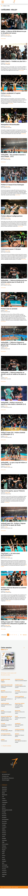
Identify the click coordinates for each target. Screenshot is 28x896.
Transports (4, 870)
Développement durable (7, 809)
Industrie (4, 830)
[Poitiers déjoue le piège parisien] (14, 206)
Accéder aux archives (6, 674)
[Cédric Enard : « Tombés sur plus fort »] (14, 51)
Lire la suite (3, 38)
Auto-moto (4, 790)
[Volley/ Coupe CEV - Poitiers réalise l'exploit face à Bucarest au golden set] (14, 612)
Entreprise (4, 817)
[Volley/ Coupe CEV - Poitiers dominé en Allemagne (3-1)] (14, 422)
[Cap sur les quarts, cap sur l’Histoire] (14, 481)
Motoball (4, 838)
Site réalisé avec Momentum (8, 778)
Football (4, 825)
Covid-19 (4, 804)
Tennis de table (5, 866)
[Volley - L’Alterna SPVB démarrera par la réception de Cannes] (14, 21)
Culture (3, 806)
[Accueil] (1, 5)
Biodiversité (4, 794)
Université (4, 872)
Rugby (3, 851)
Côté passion (4, 802)
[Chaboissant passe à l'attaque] (14, 239)
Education (4, 815)
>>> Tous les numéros (6, 745)
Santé (3, 853)
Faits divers (4, 823)
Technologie (4, 865)
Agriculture (4, 787)
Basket (3, 792)
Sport (6, 34)
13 (20, 634)
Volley (9, 34)
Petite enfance (5, 844)
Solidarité (4, 861)
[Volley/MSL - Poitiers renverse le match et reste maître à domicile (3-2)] (14, 393)
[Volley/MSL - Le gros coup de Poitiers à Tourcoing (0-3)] (14, 452)
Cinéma (3, 798)
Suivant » (25, 634)
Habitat (3, 828)
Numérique (4, 840)
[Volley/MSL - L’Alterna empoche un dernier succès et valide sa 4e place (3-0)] (14, 363)
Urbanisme (4, 874)
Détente (4, 808)
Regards (3, 849)
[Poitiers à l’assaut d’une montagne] (14, 174)
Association (4, 789)
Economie (4, 813)
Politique (4, 846)
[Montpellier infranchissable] (14, 115)
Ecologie (4, 811)
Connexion (16, 887)
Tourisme (4, 868)
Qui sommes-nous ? (6, 774)
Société (3, 859)
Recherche (4, 847)
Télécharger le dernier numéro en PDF (9, 672)
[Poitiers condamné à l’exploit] (14, 83)
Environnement (5, 819)
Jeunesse (4, 834)
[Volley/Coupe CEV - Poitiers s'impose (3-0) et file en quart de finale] (14, 514)
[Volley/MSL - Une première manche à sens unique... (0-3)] (14, 145)
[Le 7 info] (14, 1)
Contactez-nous (5, 776)
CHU (3, 796)
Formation (4, 827)
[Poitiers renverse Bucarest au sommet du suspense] (14, 578)
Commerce (4, 800)
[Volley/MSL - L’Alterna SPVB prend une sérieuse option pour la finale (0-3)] (14, 271)
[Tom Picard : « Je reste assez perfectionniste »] (14, 543)
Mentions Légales (5, 779)
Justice (3, 836)
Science (3, 855)
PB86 (3, 842)
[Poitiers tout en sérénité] (14, 299)
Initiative (4, 832)
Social (3, 857)
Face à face (4, 821)
